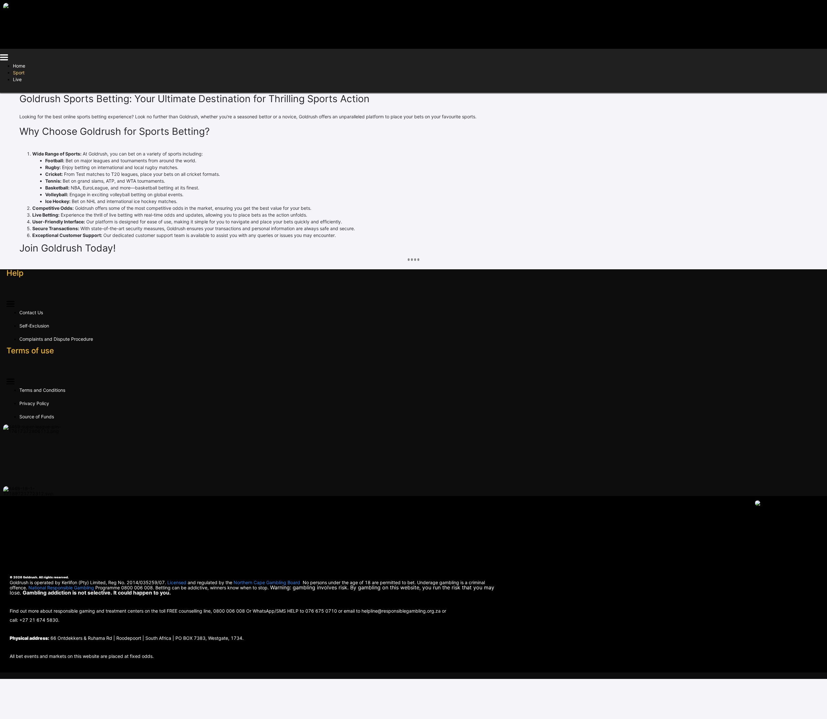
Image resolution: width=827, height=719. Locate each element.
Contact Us (31, 312)
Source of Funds (36, 416)
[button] (4, 58)
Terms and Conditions (42, 390)
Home (19, 66)
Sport (19, 72)
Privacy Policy (34, 403)
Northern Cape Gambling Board (267, 582)
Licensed (177, 582)
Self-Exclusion (34, 325)
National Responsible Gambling (61, 587)
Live (17, 79)
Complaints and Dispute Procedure (56, 339)
